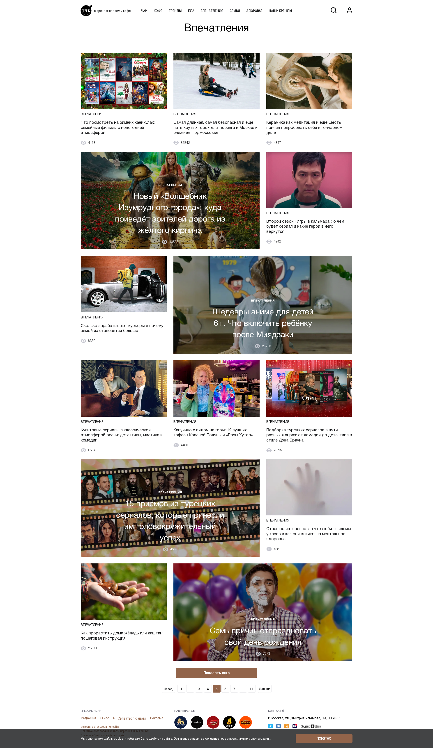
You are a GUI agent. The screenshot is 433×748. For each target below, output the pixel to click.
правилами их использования (249, 738)
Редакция (88, 718)
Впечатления (212, 11)
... (190, 689)
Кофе (158, 11)
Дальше (265, 689)
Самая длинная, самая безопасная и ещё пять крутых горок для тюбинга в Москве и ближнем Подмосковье (215, 127)
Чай (144, 11)
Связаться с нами (132, 718)
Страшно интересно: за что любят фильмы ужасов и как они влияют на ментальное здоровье (308, 533)
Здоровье (254, 11)
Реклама (156, 718)
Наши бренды (280, 11)
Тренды (175, 11)
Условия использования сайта (100, 726)
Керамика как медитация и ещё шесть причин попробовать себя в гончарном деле (304, 127)
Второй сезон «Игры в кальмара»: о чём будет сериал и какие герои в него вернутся (305, 226)
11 (252, 689)
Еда (191, 11)
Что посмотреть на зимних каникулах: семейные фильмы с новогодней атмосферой (118, 127)
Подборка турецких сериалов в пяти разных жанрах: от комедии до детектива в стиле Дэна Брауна (309, 435)
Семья (235, 11)
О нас (104, 718)
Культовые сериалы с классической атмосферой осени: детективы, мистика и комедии (122, 435)
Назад (168, 689)
